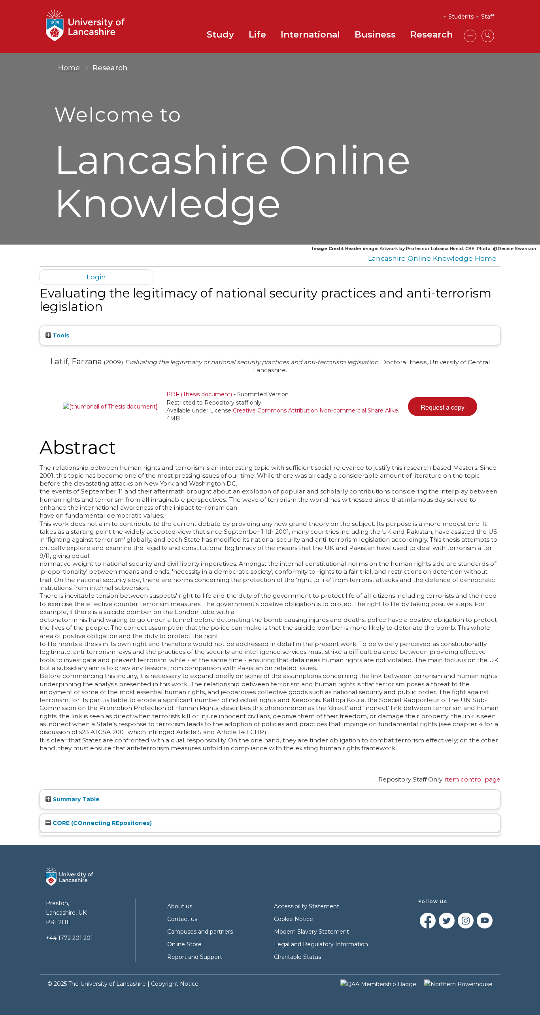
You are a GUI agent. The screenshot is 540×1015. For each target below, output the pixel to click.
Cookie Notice (293, 919)
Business (375, 34)
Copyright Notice (174, 983)
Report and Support (194, 956)
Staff (487, 16)
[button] (442, 406)
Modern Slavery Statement (311, 931)
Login (96, 277)
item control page (472, 779)
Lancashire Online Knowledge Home (432, 258)
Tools (60, 335)
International (310, 34)
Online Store (184, 944)
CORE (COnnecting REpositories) (101, 823)
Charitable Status (297, 956)
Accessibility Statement (306, 906)
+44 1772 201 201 (69, 938)
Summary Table (75, 799)
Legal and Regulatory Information (321, 944)
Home (69, 68)
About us (179, 906)
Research (431, 34)
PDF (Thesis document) (199, 394)
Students (461, 16)
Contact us (182, 919)
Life (257, 34)
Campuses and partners (200, 931)
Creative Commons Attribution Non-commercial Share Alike (315, 410)
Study (220, 34)
